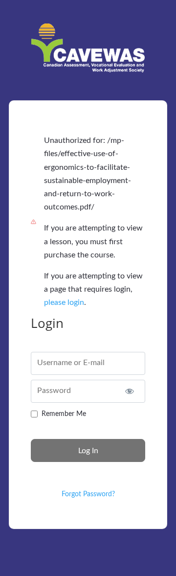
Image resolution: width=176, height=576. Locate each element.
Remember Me (64, 414)
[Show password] (129, 391)
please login (64, 302)
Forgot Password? (88, 494)
